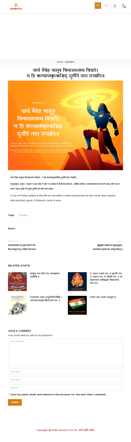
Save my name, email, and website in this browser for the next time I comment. (59, 394)
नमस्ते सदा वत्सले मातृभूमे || (103, 297)
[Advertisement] (65, 35)
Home (60, 61)
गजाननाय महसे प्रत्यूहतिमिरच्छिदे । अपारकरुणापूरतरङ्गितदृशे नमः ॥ (46, 299)
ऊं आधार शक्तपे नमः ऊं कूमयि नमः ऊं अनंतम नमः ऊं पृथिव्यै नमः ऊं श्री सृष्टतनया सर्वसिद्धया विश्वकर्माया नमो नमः (106, 278)
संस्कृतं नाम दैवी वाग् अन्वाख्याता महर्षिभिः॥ (45, 275)
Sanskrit (69, 61)
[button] (123, 5)
